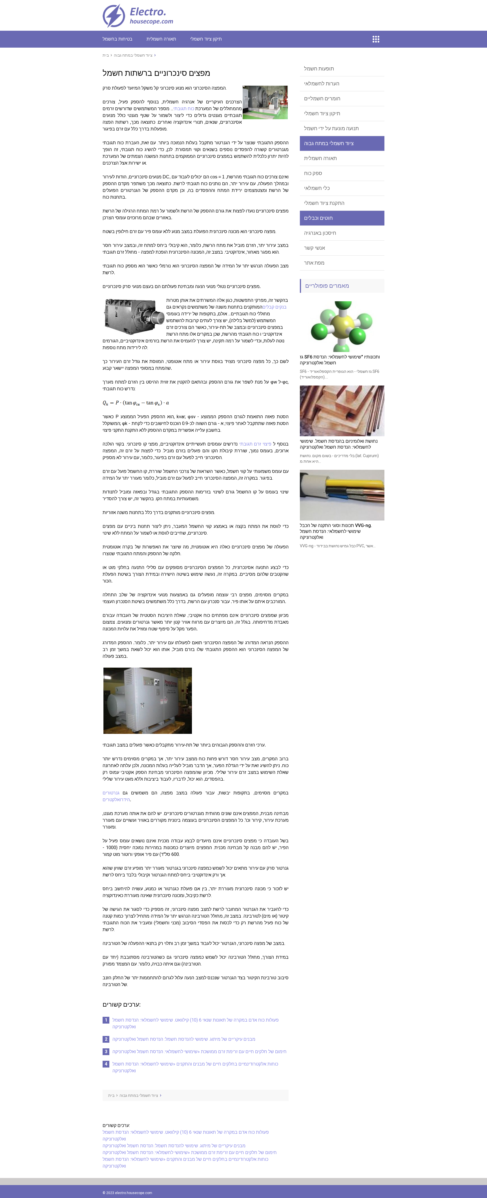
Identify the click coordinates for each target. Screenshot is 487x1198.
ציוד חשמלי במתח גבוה (329, 143)
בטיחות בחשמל (117, 39)
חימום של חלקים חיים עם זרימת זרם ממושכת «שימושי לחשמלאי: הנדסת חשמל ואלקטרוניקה (199, 1051)
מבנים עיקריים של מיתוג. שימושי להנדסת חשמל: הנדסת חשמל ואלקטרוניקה (183, 1039)
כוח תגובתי (183, 108)
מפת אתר (314, 263)
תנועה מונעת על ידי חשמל (331, 128)
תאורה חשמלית (161, 39)
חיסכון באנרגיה (320, 233)
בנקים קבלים (274, 307)
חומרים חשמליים (322, 98)
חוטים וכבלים (318, 218)
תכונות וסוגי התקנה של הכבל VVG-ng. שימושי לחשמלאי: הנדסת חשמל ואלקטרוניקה (336, 531)
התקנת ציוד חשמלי (324, 203)
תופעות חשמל (319, 69)
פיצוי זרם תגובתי (255, 444)
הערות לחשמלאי (321, 84)
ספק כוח (313, 173)
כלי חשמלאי (317, 188)
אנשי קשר (314, 248)
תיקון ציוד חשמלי (206, 39)
